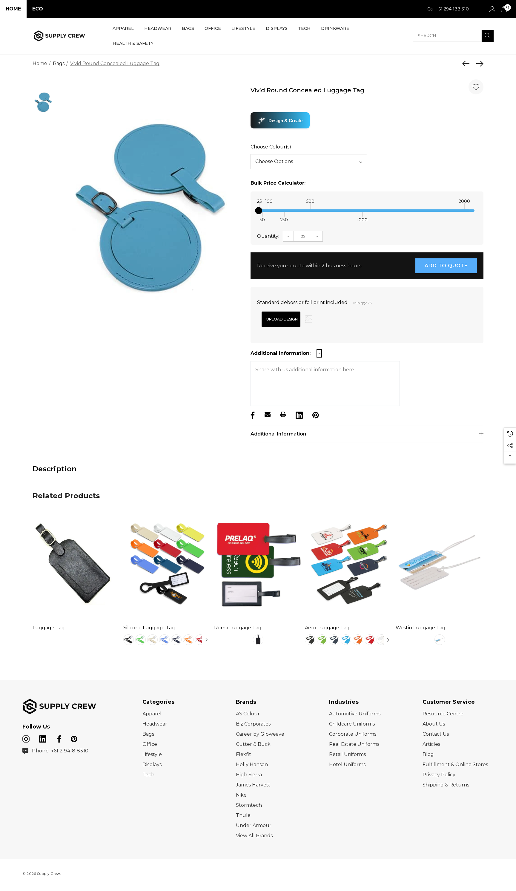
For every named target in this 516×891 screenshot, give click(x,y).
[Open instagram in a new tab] (26, 738)
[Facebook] (252, 414)
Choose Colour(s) (271, 147)
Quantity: (268, 236)
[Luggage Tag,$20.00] (76, 564)
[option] (151, 210)
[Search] (488, 36)
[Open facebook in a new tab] (58, 738)
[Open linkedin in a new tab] (43, 738)
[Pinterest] (315, 414)
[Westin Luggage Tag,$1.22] (439, 564)
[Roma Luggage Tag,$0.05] (258, 564)
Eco (37, 9)
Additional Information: (281, 353)
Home (13, 9)
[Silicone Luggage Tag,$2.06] (167, 564)
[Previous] (467, 63)
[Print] (283, 414)
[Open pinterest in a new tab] (74, 738)
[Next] (478, 63)
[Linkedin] (299, 414)
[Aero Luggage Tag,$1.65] (349, 564)
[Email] (268, 414)
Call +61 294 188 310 (448, 9)
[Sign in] (492, 9)
